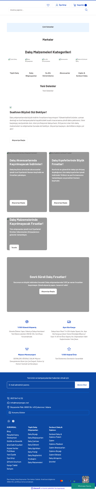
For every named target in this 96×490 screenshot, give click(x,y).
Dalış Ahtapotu (55, 458)
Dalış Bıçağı (33, 434)
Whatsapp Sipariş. (84, 486)
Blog (9, 431)
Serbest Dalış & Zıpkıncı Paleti (55, 435)
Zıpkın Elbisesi (55, 455)
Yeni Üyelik (11, 455)
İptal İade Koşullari (14, 445)
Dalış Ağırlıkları (34, 448)
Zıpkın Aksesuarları (57, 447)
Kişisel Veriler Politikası (12, 449)
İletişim (10, 469)
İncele (14, 247)
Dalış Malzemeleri (35, 462)
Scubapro (32, 459)
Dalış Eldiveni (33, 445)
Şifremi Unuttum (14, 462)
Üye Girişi (11, 458)
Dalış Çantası (33, 441)
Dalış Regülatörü (35, 455)
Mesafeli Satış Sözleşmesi (13, 436)
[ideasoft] (35, 488)
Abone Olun (82, 385)
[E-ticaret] (48, 488)
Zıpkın (51, 440)
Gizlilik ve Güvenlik (14, 441)
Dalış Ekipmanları (21, 479)
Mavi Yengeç (11, 479)
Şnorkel (52, 462)
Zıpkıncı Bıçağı (55, 451)
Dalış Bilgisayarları (35, 438)
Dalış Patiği (32, 452)
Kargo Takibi (12, 465)
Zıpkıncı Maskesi (56, 444)
